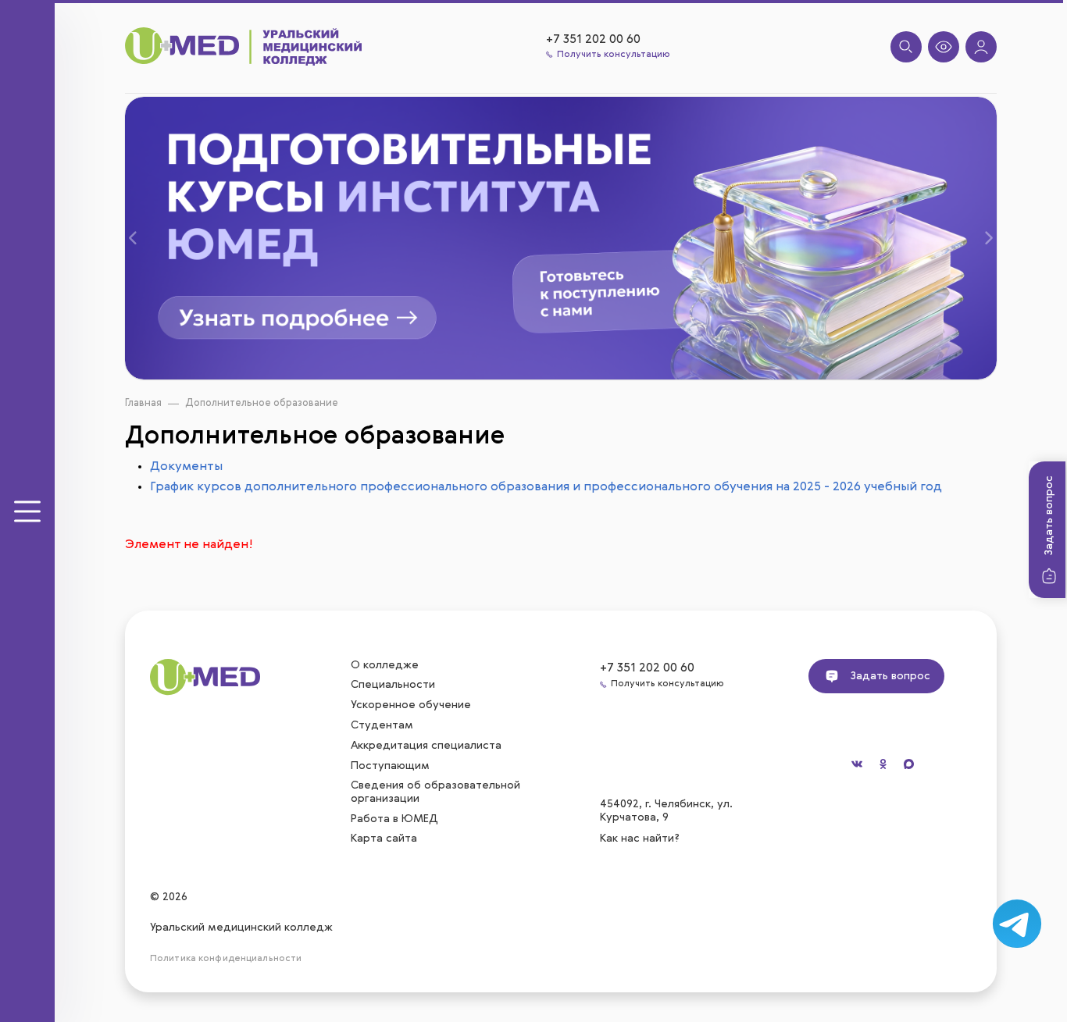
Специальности (393, 684)
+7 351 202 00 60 (593, 40)
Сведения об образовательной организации (435, 792)
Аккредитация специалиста (426, 745)
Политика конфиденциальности (226, 958)
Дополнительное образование (261, 403)
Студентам (382, 725)
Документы (186, 467)
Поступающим (390, 765)
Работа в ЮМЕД (394, 819)
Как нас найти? (641, 838)
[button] (145, 238)
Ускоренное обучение (411, 705)
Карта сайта (384, 838)
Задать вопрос (1049, 515)
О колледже (385, 665)
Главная (143, 403)
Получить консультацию (613, 54)
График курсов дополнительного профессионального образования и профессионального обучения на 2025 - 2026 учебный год (546, 487)
